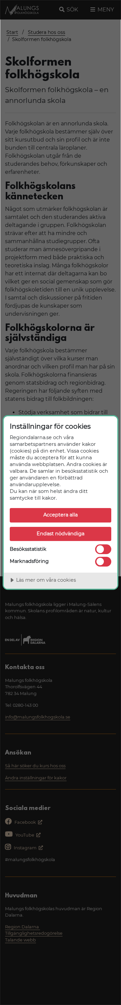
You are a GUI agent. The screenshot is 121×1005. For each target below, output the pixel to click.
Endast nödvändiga (60, 534)
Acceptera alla (60, 515)
